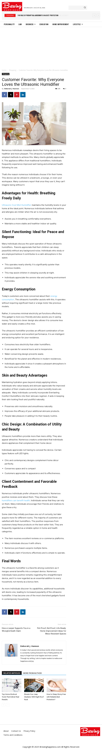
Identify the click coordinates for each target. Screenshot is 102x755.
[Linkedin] (23, 94)
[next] (98, 15)
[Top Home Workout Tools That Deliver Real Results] (11, 685)
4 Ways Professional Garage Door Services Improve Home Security (42, 15)
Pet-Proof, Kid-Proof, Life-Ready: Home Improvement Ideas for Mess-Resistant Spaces (51, 631)
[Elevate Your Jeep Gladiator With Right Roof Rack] (34, 685)
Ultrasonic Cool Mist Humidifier (16, 205)
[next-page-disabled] (7, 704)
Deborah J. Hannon (11, 89)
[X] (10, 94)
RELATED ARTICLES (11, 673)
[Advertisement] (51, 46)
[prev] (94, 15)
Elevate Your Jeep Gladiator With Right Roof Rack (34, 697)
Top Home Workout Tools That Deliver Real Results (10, 697)
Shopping (12, 70)
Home (4, 70)
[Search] (84, 8)
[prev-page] (3, 704)
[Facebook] (4, 94)
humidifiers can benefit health (16, 500)
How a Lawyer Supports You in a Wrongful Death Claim (16, 629)
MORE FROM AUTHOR (32, 673)
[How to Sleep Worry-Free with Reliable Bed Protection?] (56, 685)
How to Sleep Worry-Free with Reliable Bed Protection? (56, 697)
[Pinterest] (16, 94)
